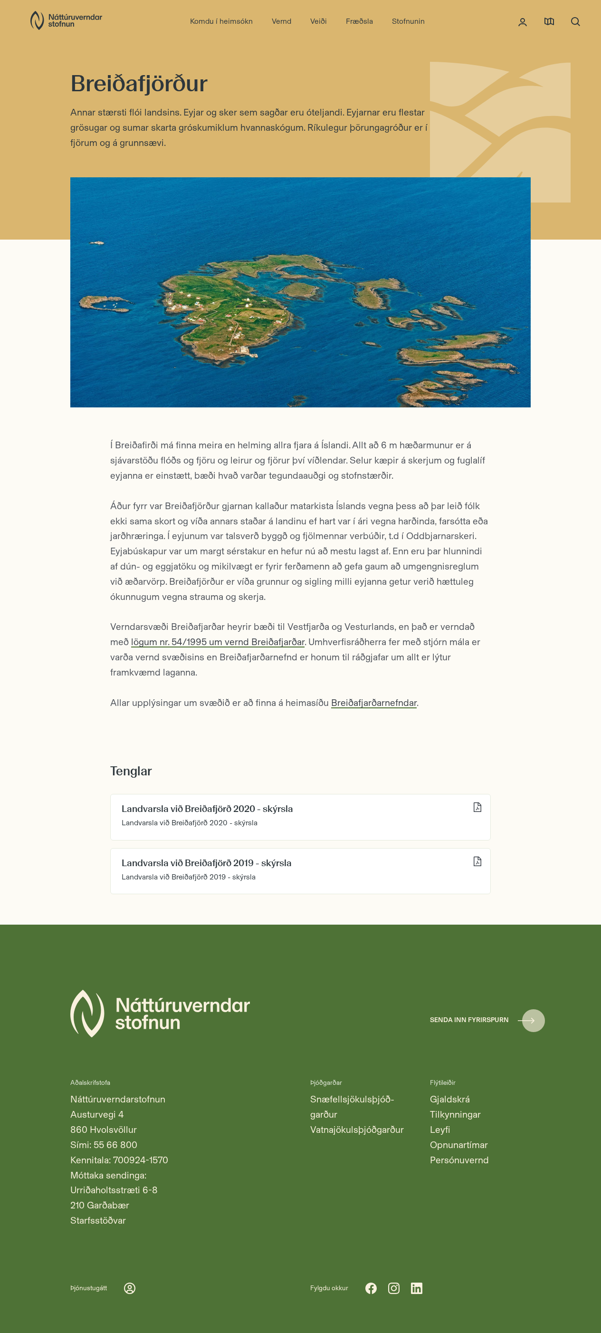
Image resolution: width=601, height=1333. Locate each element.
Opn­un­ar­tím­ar (459, 1144)
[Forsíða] (66, 21)
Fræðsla (359, 21)
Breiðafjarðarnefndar (374, 702)
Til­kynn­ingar (455, 1114)
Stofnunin (408, 21)
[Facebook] (371, 1288)
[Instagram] (393, 1288)
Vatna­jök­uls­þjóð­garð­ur (357, 1129)
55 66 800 (115, 1144)
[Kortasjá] (549, 21)
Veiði (318, 21)
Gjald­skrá (450, 1099)
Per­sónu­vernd (459, 1160)
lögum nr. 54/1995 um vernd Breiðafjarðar (218, 641)
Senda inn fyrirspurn (469, 1020)
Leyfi (440, 1129)
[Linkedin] (416, 1288)
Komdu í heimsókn (221, 21)
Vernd (281, 21)
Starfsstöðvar (98, 1220)
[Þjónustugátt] (522, 21)
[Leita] (575, 21)
